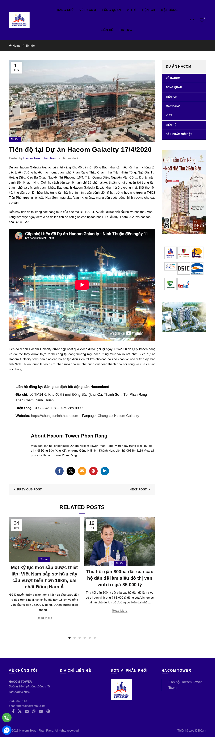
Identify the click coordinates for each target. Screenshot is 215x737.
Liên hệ (107, 30)
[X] (71, 471)
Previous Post (29, 489)
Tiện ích (148, 10)
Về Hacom (87, 10)
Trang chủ (64, 10)
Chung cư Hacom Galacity (118, 416)
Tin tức (125, 30)
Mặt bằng (169, 10)
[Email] (82, 471)
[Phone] (7, 717)
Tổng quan (111, 10)
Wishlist (204, 18)
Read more (44, 617)
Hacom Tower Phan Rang (36, 730)
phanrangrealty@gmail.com (27, 705)
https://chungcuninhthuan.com (54, 416)
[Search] (192, 20)
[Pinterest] (93, 471)
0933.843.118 (18, 701)
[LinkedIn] (105, 471)
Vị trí (169, 115)
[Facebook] (59, 471)
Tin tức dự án (71, 158)
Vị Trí (131, 10)
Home (17, 45)
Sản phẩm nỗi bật (179, 134)
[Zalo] (7, 730)
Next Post (138, 489)
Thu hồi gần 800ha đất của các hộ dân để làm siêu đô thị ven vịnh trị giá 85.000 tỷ (119, 578)
